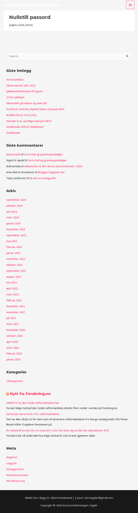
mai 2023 (11, 241)
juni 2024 (11, 211)
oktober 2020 (14, 335)
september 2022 (16, 270)
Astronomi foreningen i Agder (32, 5)
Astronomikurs (15, 79)
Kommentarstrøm (17, 475)
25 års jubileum (15, 97)
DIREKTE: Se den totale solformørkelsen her (32, 403)
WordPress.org (15, 481)
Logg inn (11, 463)
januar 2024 (13, 223)
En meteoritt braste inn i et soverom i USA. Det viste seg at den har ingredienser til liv (57, 430)
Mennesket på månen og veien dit (26, 103)
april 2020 (12, 341)
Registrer (11, 457)
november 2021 (15, 312)
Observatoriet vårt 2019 (20, 85)
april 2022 (12, 288)
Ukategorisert (14, 381)
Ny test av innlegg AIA (42, 178)
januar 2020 (13, 359)
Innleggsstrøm (15, 469)
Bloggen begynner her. (51, 172)
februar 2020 (14, 353)
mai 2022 (11, 282)
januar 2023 (13, 253)
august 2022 (13, 276)
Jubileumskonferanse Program (24, 91)
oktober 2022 (14, 265)
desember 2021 (15, 306)
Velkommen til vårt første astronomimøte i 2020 (53, 166)
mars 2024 (12, 217)
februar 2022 (14, 300)
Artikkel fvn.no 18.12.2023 (21, 115)
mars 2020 (12, 347)
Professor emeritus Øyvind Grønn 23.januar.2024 (35, 109)
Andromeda (13, 154)
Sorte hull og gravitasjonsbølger (43, 154)
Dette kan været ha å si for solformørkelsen (32, 414)
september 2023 (16, 235)
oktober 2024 (14, 205)
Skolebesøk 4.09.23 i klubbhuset (25, 126)
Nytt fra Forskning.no (30, 394)
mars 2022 (12, 294)
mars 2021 (12, 324)
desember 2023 (15, 229)
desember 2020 (15, 330)
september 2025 (16, 199)
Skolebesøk (13, 132)
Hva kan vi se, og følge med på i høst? (29, 121)
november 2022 (15, 259)
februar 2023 (14, 247)
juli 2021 (11, 318)
